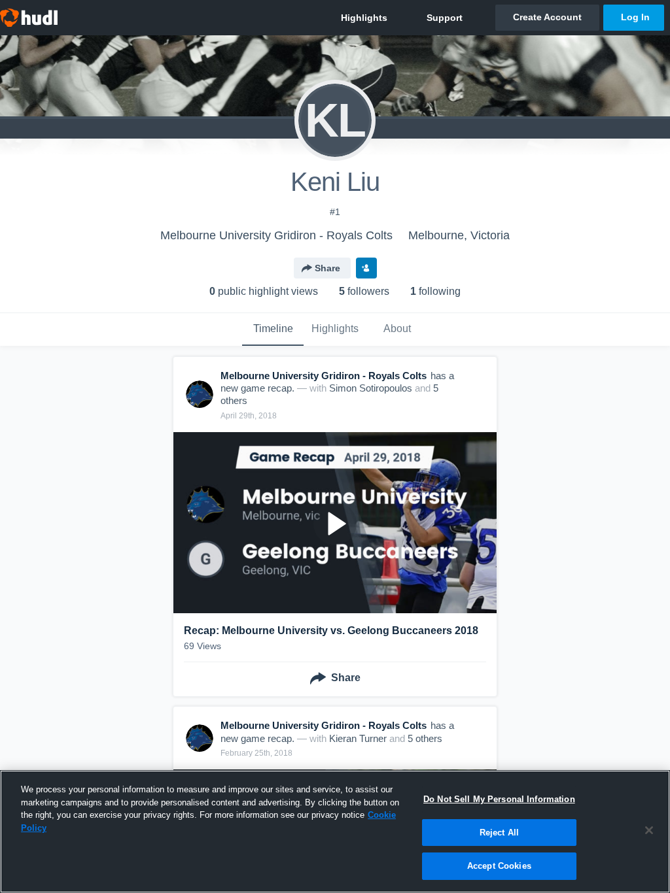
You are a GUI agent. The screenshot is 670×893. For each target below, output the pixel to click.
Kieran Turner (358, 738)
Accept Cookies (499, 866)
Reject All (499, 832)
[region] (335, 831)
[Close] (649, 830)
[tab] (273, 329)
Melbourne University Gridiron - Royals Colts (276, 235)
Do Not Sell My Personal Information (499, 799)
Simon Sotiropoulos (370, 388)
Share (327, 268)
